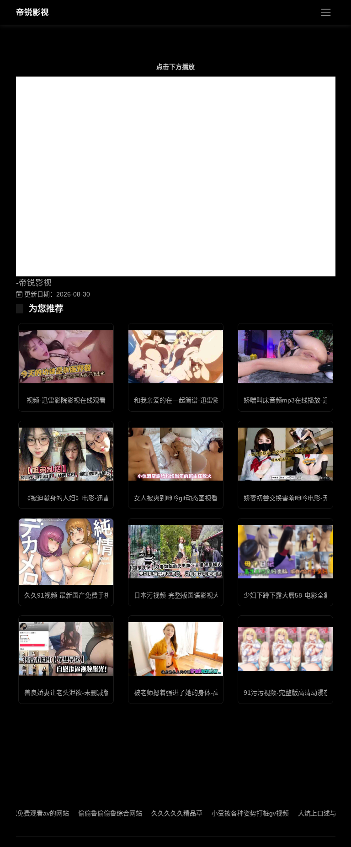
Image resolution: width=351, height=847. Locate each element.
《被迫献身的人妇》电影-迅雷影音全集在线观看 (92, 498)
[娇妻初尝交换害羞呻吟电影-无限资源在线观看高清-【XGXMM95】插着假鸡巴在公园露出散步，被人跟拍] (285, 454)
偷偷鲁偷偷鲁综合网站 (96, 813)
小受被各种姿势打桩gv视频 (235, 813)
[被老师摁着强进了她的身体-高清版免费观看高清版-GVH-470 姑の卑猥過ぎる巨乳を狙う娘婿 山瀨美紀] (175, 649)
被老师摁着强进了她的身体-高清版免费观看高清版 (205, 692)
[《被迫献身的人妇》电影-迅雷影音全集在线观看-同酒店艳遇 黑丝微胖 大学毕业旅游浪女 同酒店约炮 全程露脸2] (66, 454)
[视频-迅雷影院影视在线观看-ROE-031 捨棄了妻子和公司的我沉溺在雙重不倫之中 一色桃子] (66, 356)
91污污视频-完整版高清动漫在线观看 (296, 692)
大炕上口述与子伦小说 (315, 813)
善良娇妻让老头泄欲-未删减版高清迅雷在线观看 (92, 692)
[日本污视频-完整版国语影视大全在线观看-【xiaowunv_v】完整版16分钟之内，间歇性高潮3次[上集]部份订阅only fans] (175, 551)
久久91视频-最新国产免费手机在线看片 (80, 595)
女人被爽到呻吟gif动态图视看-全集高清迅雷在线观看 (209, 498)
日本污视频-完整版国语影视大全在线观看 (192, 595)
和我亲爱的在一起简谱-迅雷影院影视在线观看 (199, 400)
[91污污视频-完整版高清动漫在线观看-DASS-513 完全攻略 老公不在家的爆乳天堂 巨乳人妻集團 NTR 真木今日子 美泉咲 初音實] (285, 649)
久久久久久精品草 (162, 813)
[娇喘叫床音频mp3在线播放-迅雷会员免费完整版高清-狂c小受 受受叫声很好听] (285, 356)
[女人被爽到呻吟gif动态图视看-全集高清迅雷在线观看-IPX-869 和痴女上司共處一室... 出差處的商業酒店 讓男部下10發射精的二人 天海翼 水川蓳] (175, 454)
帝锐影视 (32, 12)
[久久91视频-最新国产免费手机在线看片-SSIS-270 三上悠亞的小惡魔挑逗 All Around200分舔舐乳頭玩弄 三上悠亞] (66, 551)
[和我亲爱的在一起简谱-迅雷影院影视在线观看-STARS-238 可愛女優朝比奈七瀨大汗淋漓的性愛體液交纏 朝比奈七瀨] (175, 356)
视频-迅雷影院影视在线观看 (66, 400)
